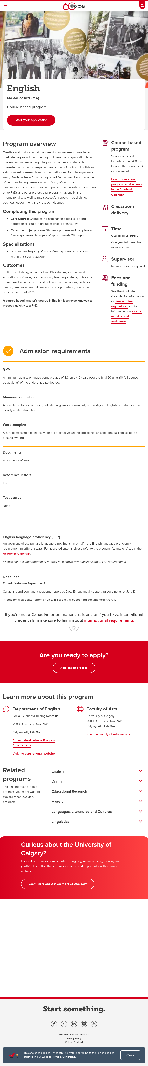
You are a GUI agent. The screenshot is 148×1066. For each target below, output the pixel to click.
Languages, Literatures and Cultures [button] (82, 811)
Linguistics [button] (60, 821)
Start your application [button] (31, 120)
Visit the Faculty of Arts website (108, 734)
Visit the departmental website (34, 753)
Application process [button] (74, 667)
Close (130, 1055)
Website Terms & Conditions (58, 1057)
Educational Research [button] (69, 791)
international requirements (109, 620)
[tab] (98, 771)
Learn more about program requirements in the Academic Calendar (126, 187)
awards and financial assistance (126, 316)
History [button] (58, 801)
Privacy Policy (74, 1038)
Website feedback (74, 1042)
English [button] (58, 771)
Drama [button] (57, 781)
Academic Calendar (16, 553)
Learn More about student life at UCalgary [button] (58, 884)
